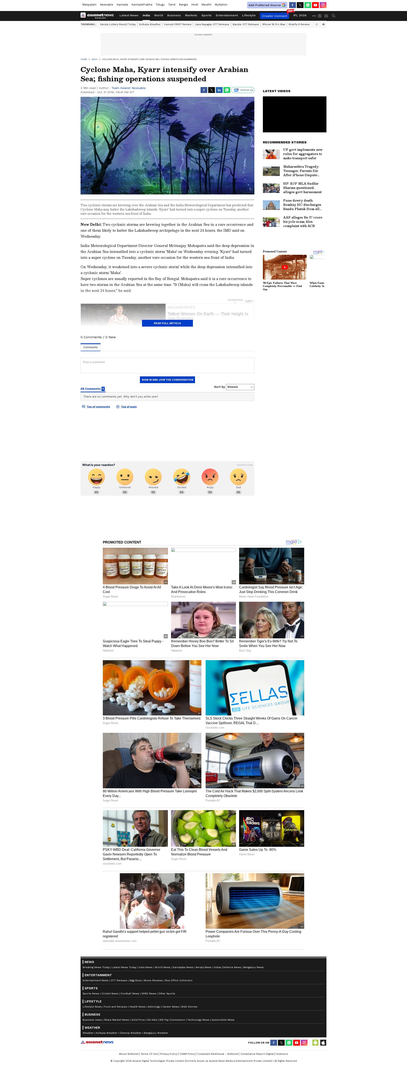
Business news (92, 1019)
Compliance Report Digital (257, 1053)
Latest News (129, 15)
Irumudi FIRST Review (177, 24)
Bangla (183, 4)
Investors (282, 1053)
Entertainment (227, 15)
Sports (206, 15)
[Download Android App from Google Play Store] (315, 1043)
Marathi (206, 4)
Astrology (154, 1006)
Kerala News (204, 967)
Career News (170, 1006)
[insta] (323, 5)
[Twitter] (300, 5)
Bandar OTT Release (246, 24)
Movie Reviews (153, 980)
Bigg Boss (136, 980)
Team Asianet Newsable (129, 88)
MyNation (221, 4)
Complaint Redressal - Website (217, 1053)
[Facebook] (292, 5)
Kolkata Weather (150, 24)
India (146, 15)
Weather (88, 1032)
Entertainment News (96, 980)
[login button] (320, 16)
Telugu (160, 4)
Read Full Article (167, 323)
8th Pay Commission (172, 1019)
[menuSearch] (333, 16)
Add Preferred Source (264, 5)
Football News (130, 993)
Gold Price (138, 1019)
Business (174, 15)
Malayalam (89, 4)
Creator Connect (274, 16)
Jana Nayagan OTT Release (212, 24)
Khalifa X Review (299, 24)
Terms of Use (149, 1053)
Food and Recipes (115, 1006)
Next (323, 24)
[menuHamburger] (326, 16)
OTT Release (119, 980)
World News (162, 967)
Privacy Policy (168, 1053)
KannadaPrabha (141, 4)
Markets (191, 15)
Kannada (122, 4)
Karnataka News (183, 967)
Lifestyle (249, 15)
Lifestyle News (92, 1006)
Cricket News (110, 993)
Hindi (194, 4)
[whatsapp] (307, 5)
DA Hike (152, 1019)
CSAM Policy (187, 1053)
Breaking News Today (96, 967)
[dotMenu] (314, 15)
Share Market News (116, 1019)
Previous (317, 24)
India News (145, 967)
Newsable (106, 4)
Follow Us (247, 90)
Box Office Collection (178, 980)
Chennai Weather (131, 1032)
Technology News (198, 1019)
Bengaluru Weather (156, 1032)
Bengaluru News (253, 967)
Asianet (97, 1042)
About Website (128, 1053)
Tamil (172, 4)
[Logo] (99, 16)
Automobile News (223, 1019)
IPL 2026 (300, 15)
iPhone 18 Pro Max (273, 24)
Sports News (91, 993)
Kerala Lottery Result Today (118, 24)
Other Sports (166, 993)
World (158, 15)
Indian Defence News (227, 967)
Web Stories (189, 1006)
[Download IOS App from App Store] (323, 1043)
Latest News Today (124, 967)
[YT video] (315, 5)
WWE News (149, 993)
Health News (138, 1006)
